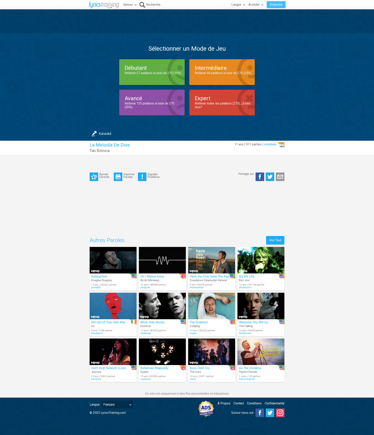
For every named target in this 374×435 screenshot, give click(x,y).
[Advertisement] (187, 21)
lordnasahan (196, 287)
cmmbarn (270, 144)
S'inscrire (276, 4)
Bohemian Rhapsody (154, 368)
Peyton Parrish (248, 371)
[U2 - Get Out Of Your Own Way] (113, 306)
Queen (144, 371)
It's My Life (246, 276)
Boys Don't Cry (200, 368)
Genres (128, 4)
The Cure (195, 371)
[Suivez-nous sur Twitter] (270, 412)
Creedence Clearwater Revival (208, 280)
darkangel (145, 333)
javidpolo (96, 287)
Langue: (95, 404)
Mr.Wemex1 (245, 333)
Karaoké (105, 134)
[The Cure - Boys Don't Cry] (211, 352)
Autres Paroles (107, 240)
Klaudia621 (97, 333)
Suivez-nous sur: (242, 413)
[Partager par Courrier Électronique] (280, 176)
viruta (193, 379)
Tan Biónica (99, 150)
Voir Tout (275, 240)
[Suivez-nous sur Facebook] (260, 412)
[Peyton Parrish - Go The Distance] (260, 352)
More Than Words (152, 322)
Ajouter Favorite (104, 175)
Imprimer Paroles (129, 175)
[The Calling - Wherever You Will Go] (260, 306)
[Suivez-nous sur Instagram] (280, 412)
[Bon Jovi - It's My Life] (260, 260)
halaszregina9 (247, 379)
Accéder (254, 4)
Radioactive (99, 276)
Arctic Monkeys (149, 280)
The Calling (246, 326)
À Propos (224, 403)
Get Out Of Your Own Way (108, 322)
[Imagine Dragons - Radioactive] (113, 260)
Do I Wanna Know (152, 276)
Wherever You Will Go (253, 322)
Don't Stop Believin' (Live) (108, 368)
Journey (96, 371)
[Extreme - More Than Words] (162, 306)
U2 (92, 326)
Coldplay (195, 326)
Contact (239, 403)
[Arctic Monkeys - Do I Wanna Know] (162, 260)
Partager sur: (246, 173)
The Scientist (199, 322)
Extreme (145, 326)
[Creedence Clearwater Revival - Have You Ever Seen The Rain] (211, 260)
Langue (236, 4)
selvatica (96, 379)
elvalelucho (245, 287)
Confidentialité (274, 403)
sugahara (145, 379)
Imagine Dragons (101, 280)
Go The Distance (250, 368)
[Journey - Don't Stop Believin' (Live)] (113, 352)
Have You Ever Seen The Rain (209, 276)
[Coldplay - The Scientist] (211, 306)
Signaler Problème (154, 175)
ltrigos (193, 333)
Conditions (254, 403)
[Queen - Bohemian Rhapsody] (162, 352)
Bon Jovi (244, 280)
